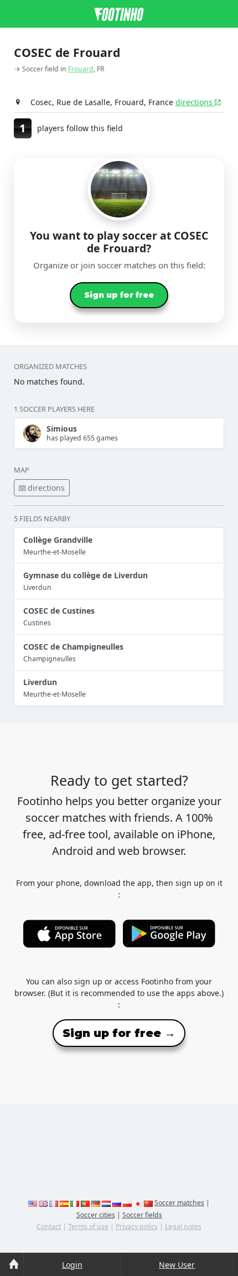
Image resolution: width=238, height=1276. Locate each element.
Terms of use (88, 1226)
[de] (95, 1202)
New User (177, 1264)
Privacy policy (137, 1226)
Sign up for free (119, 295)
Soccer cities (95, 1215)
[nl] (106, 1202)
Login (72, 1264)
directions (195, 102)
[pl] (127, 1202)
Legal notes (183, 1226)
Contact (49, 1226)
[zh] (148, 1202)
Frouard (81, 69)
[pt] (85, 1202)
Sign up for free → (119, 1033)
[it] (74, 1202)
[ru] (116, 1202)
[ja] (137, 1202)
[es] (64, 1202)
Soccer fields (142, 1215)
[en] (32, 1202)
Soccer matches (179, 1202)
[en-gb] (43, 1202)
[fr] (53, 1202)
